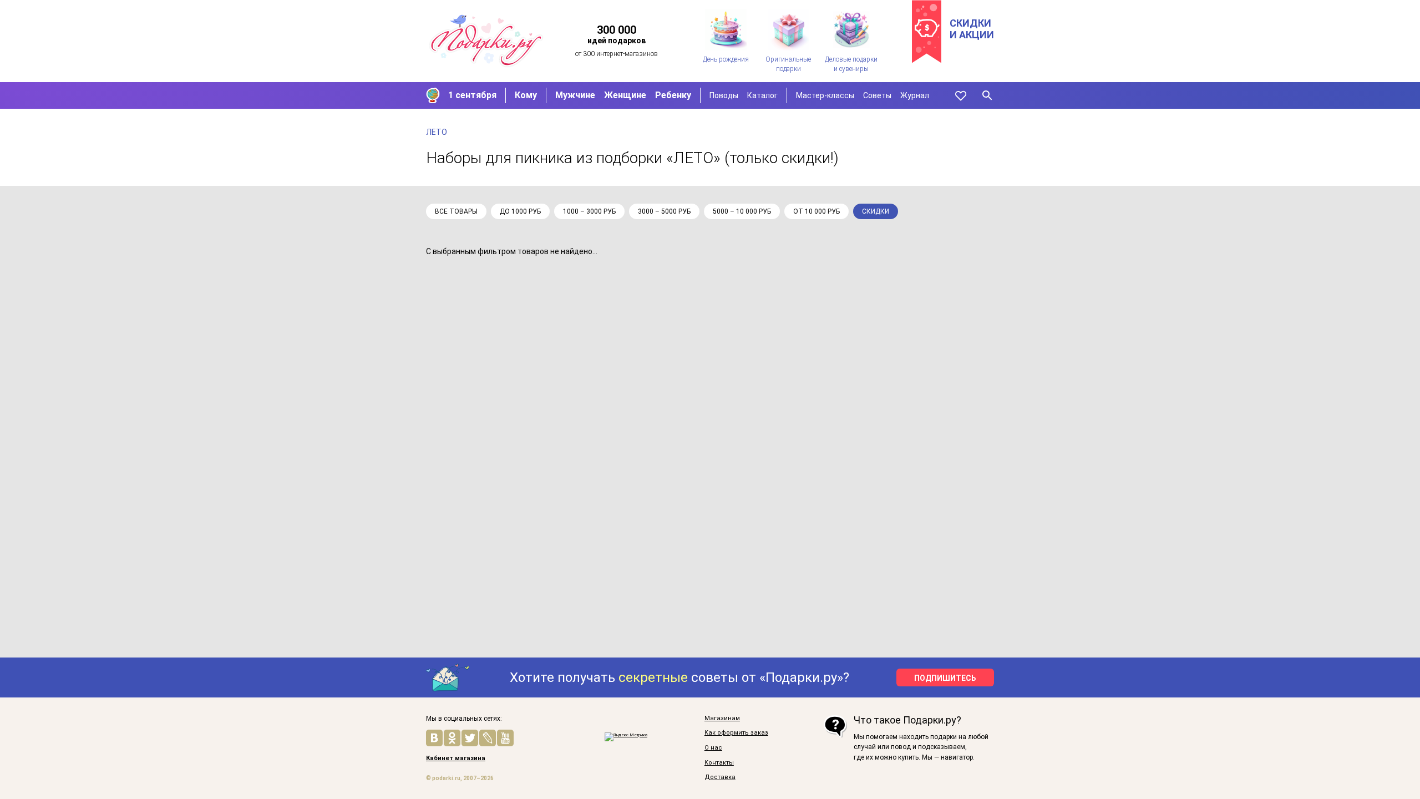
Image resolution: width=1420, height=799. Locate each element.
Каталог (762, 95)
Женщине (625, 95)
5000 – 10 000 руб (742, 211)
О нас (713, 748)
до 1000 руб (520, 211)
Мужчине (575, 95)
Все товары (456, 211)
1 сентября (472, 95)
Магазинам (722, 718)
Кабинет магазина (455, 758)
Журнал (914, 95)
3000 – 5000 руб (664, 211)
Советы (877, 95)
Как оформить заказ (736, 733)
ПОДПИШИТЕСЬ (945, 678)
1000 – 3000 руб (589, 211)
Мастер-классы (825, 95)
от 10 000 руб (816, 211)
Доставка (720, 777)
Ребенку (673, 95)
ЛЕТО (436, 132)
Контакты (719, 763)
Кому (526, 95)
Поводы (723, 95)
